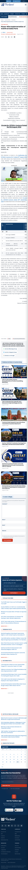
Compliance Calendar (6, 851)
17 (2, 759)
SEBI (16, 833)
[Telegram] (21, 825)
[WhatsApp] (18, 825)
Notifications (3, 845)
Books (9, 1)
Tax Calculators (4, 853)
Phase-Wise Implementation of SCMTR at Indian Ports (13, 28)
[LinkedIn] (12, 825)
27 (14, 762)
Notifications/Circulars (11, 34)
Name (4, 519)
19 (10, 759)
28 (17, 762)
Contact (16, 851)
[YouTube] (8, 825)
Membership (17, 853)
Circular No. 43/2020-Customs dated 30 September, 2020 (14, 199)
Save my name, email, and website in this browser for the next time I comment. (14, 537)
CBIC (9, 338)
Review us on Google (9, 355)
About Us (17, 845)
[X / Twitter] (5, 825)
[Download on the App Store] (18, 810)
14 (17, 757)
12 (10, 757)
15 (21, 757)
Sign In (24, 1)
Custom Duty (7, 20)
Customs (3, 835)
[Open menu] (25, 5)
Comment (4, 504)
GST (2, 833)
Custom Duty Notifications (19, 338)
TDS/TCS (3, 837)
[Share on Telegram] (14, 37)
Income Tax (6, 13)
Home (2, 13)
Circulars (13, 20)
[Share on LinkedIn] (9, 37)
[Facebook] (2, 825)
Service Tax (17, 13)
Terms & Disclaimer (11, 862)
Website (4, 530)
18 (6, 759)
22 (21, 759)
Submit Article (18, 847)
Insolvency (17, 837)
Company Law (18, 831)
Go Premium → (14, 593)
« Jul (2, 766)
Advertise (17, 849)
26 (10, 762)
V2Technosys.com (4, 860)
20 (14, 759)
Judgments (3, 849)
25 (6, 762)
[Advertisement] (11, 53)
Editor (4, 32)
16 (25, 757)
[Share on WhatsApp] (11, 37)
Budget (12, 13)
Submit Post (17, 1)
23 (25, 759)
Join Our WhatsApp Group (11, 349)
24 (3, 762)
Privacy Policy (3, 862)
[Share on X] (6, 37)
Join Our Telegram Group (11, 352)
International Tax (4, 839)
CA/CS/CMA (17, 839)
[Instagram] (15, 825)
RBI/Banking (17, 835)
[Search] (26, 13)
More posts (4, 626)
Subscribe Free (6, 785)
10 (2, 757)
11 (6, 757)
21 (17, 759)
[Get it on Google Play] (9, 810)
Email (3, 525)
